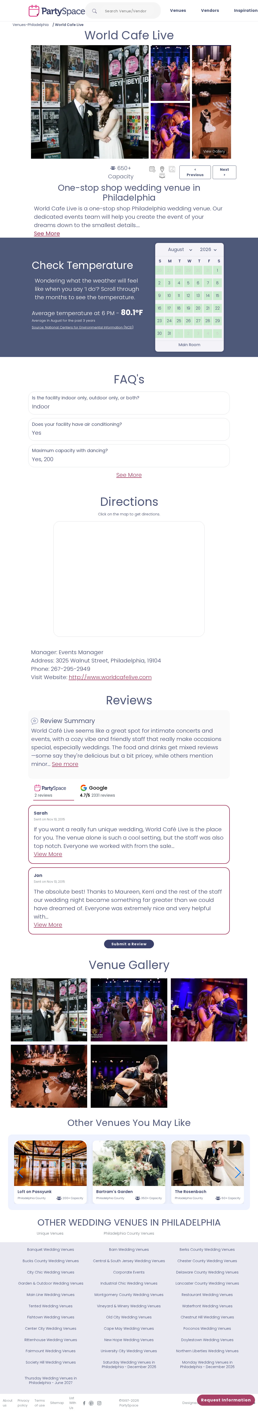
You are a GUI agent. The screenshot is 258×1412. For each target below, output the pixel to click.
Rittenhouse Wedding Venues (50, 1339)
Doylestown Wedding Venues (207, 1339)
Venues (178, 10)
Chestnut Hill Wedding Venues (207, 1317)
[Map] (162, 168)
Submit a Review (129, 944)
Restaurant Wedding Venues (207, 1294)
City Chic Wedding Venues (50, 1272)
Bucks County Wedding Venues (51, 1260)
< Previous (195, 172)
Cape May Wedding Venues (129, 1328)
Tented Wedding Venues (51, 1306)
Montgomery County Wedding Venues (129, 1294)
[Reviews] (162, 175)
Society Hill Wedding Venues (51, 1362)
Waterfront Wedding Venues (207, 1306)
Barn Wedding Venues (129, 1249)
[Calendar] (152, 168)
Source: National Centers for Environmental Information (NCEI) (83, 327)
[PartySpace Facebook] (84, 1403)
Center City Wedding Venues (50, 1328)
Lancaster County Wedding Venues (207, 1283)
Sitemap (57, 1402)
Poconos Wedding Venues (207, 1328)
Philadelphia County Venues (129, 1233)
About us (7, 1403)
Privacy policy (23, 1403)
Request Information (226, 1400)
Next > (224, 172)
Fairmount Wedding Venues (51, 1350)
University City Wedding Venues (129, 1350)
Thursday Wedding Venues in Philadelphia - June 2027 (51, 1380)
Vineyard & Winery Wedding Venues (129, 1306)
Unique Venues (50, 1233)
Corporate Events (129, 1272)
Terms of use (40, 1403)
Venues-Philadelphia (31, 24)
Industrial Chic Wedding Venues (129, 1283)
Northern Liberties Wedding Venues (207, 1350)
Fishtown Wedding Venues (50, 1317)
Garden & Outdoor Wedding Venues (50, 1283)
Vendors (210, 10)
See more (65, 764)
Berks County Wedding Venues (207, 1249)
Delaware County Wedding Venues (207, 1272)
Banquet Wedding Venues (50, 1249)
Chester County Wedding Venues (207, 1260)
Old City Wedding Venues (129, 1317)
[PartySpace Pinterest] (91, 1402)
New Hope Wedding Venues (129, 1339)
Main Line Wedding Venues (51, 1294)
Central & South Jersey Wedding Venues (129, 1260)
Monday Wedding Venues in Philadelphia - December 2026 (207, 1364)
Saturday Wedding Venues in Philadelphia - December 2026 (129, 1364)
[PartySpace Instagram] (99, 1403)
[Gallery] (172, 168)
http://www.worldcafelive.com (110, 677)
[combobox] (127, 11)
